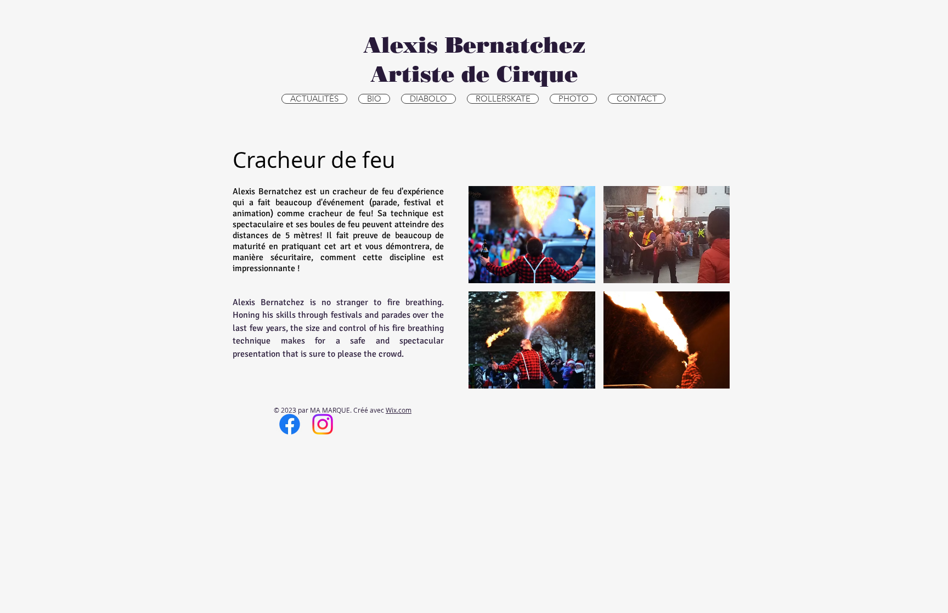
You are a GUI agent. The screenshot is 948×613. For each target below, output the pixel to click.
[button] (532, 234)
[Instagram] (322, 424)
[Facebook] (289, 424)
